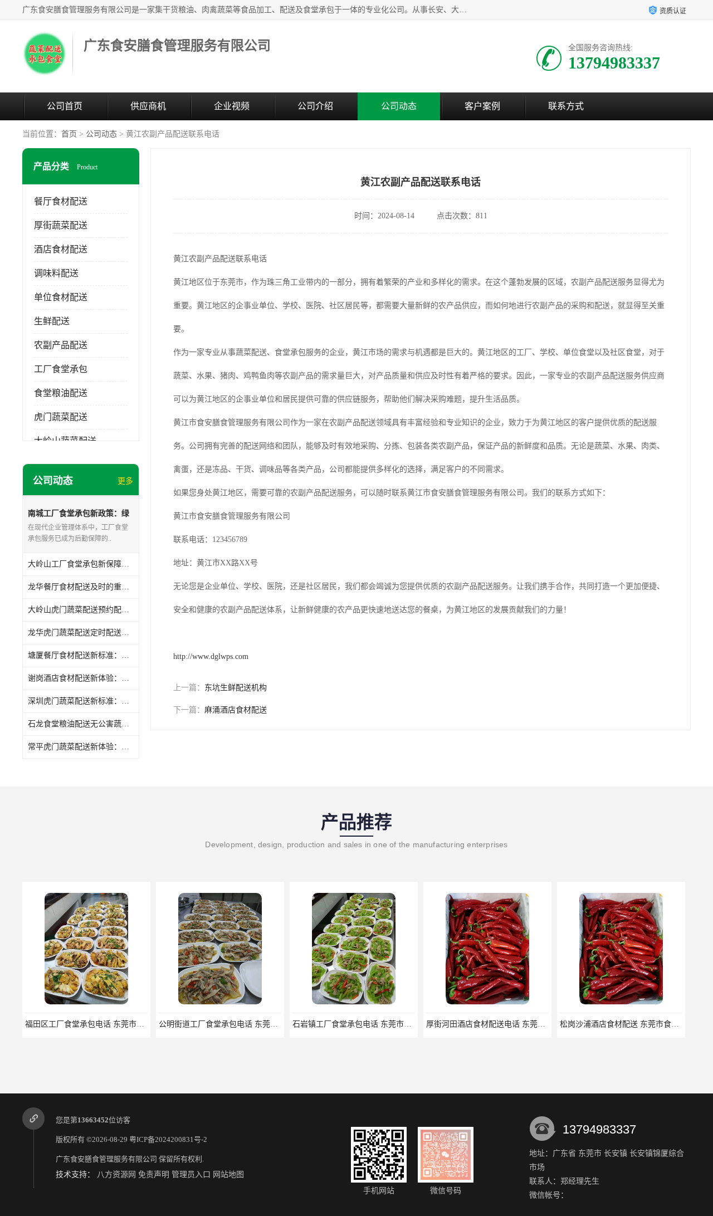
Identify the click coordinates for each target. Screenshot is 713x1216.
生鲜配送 (52, 321)
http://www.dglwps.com (210, 656)
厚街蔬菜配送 (60, 225)
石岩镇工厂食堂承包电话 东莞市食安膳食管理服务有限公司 (394, 1024)
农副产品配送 (60, 345)
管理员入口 (191, 1174)
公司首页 (64, 106)
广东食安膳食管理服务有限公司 (106, 1159)
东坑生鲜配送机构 (235, 687)
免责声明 (153, 1174)
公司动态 (399, 106)
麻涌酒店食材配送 (235, 710)
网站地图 (228, 1174)
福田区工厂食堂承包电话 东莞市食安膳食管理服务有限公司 (127, 1024)
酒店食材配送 (60, 249)
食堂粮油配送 (60, 393)
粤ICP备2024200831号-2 (168, 1139)
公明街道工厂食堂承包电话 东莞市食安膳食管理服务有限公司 (265, 1024)
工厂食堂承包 (60, 369)
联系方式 (566, 106)
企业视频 (232, 106)
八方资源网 (116, 1174)
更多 (125, 481)
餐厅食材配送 (60, 201)
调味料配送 (56, 273)
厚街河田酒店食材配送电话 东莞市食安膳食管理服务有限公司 (532, 1024)
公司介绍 (315, 106)
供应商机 (148, 106)
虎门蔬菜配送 (60, 417)
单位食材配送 (60, 297)
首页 (69, 134)
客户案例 (482, 106)
